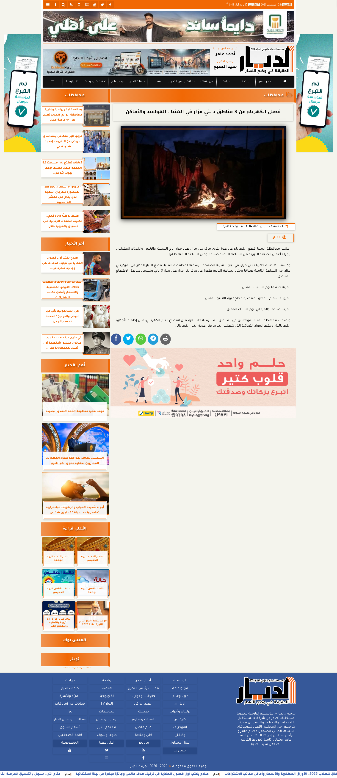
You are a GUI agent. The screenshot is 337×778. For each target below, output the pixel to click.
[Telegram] (153, 339)
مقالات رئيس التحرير (181, 81)
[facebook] (110, 4)
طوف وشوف (106, 735)
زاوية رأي (180, 704)
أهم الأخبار (74, 366)
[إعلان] (22, 93)
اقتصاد (156, 81)
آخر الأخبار (74, 244)
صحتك (143, 712)
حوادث (226, 81)
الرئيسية (180, 681)
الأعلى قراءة (74, 529)
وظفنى (179, 735)
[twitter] (102, 4)
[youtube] (94, 4)
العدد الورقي (143, 704)
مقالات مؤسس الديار (70, 720)
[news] (87, 4)
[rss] (71, 4)
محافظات (274, 96)
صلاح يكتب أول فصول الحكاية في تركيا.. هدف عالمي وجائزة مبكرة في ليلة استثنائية (183, 774)
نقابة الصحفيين (70, 735)
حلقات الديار (137, 81)
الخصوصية (70, 743)
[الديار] (314, 93)
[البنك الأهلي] (168, 26)
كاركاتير (179, 720)
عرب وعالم (117, 81)
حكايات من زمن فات (70, 704)
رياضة (245, 81)
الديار (277, 238)
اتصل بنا (179, 751)
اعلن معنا (106, 743)
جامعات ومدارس (143, 720)
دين (69, 712)
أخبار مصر (265, 81)
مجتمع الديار (106, 727)
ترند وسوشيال (106, 720)
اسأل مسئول (180, 743)
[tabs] (48, 4)
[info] (55, 4)
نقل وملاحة (143, 735)
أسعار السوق (70, 727)
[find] (63, 4)
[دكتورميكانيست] (126, 62)
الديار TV (106, 704)
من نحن (143, 743)
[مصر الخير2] (203, 383)
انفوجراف (180, 727)
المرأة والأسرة (69, 696)
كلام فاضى (143, 727)
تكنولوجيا (72, 81)
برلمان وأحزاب (180, 712)
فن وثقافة (206, 81)
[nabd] (79, 4)
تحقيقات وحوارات (95, 81)
